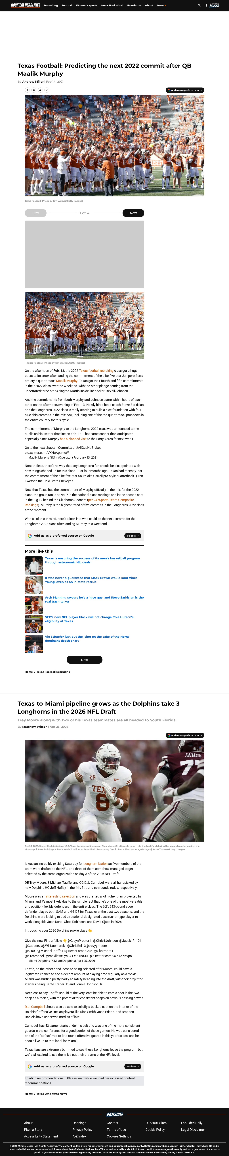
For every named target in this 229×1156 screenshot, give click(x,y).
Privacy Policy (82, 1129)
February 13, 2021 (85, 457)
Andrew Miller (33, 81)
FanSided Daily (191, 1123)
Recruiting (51, 5)
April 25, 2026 (86, 961)
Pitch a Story (33, 1129)
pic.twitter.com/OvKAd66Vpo (111, 956)
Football (67, 5)
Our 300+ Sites (156, 1123)
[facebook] (206, 5)
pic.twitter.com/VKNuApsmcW (47, 453)
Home (29, 671)
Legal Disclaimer (193, 1129)
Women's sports (86, 5)
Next (133, 213)
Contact (112, 1123)
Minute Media (25, 1146)
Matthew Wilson (34, 726)
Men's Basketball (112, 5)
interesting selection (60, 896)
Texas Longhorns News (52, 1093)
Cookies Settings (119, 1136)
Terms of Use (116, 1129)
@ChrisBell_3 (76, 946)
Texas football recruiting (96, 371)
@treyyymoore (96, 946)
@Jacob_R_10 (129, 941)
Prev (35, 213)
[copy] (46, 90)
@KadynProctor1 (79, 941)
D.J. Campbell (35, 1007)
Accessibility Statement (41, 1136)
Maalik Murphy (66, 381)
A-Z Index (79, 1136)
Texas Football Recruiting (53, 671)
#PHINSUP (81, 956)
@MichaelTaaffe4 (50, 951)
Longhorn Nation (95, 864)
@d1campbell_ (35, 956)
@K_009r (31, 951)
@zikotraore (102, 951)
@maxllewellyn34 (58, 956)
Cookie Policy (155, 1129)
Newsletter (134, 5)
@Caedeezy (33, 946)
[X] (199, 5)
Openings (79, 1123)
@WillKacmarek (53, 946)
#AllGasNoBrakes (88, 447)
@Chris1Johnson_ (106, 941)
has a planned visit (73, 439)
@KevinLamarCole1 (79, 951)
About (149, 5)
